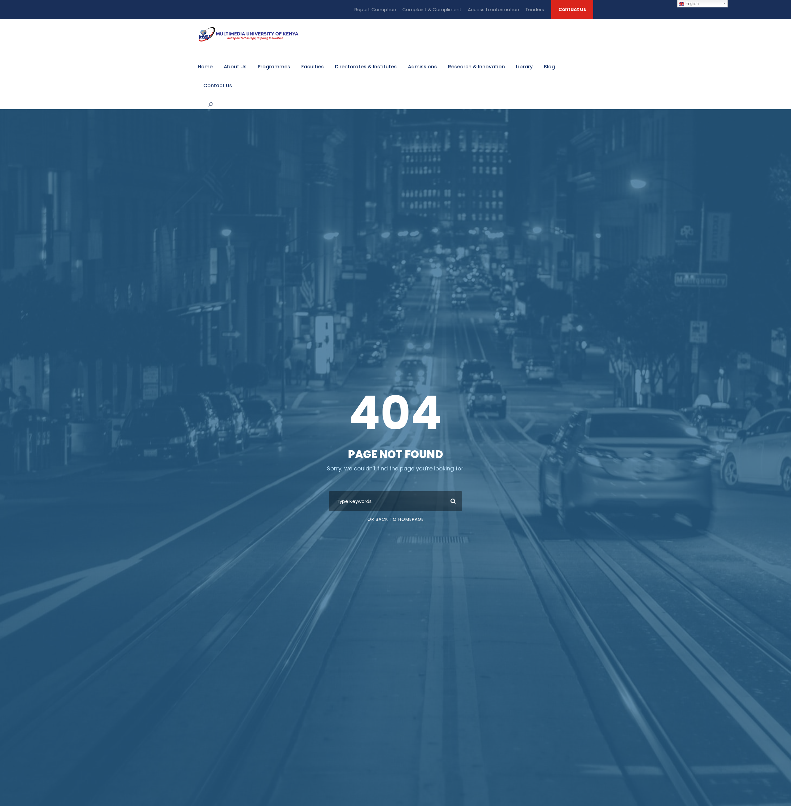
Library (524, 66)
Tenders (534, 9)
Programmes (274, 66)
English (691, 3)
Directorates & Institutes (366, 66)
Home (205, 66)
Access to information (493, 9)
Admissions (422, 66)
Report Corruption (375, 9)
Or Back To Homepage (395, 519)
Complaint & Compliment (432, 9)
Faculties (312, 66)
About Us (235, 66)
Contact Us (572, 9)
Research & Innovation (476, 66)
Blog (549, 66)
